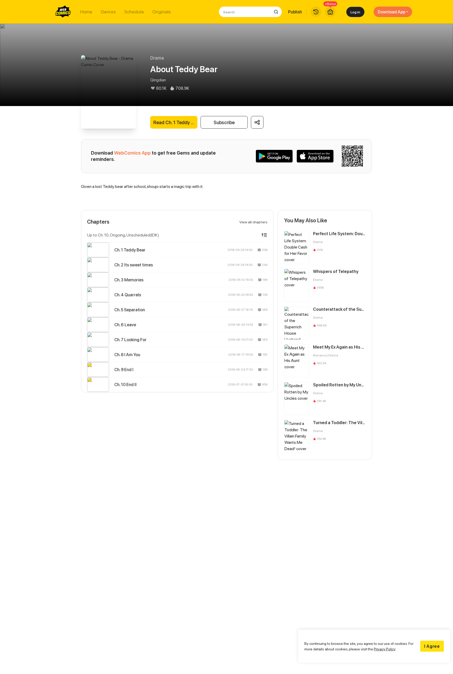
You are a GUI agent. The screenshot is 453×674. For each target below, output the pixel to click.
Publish (295, 12)
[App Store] (315, 156)
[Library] (316, 12)
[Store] (330, 12)
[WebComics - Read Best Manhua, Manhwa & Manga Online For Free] (63, 11)
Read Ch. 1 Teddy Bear (175, 122)
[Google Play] (274, 156)
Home (86, 11)
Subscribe (224, 122)
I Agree (432, 646)
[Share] (257, 122)
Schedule (134, 11)
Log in (355, 12)
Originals (161, 11)
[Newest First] (264, 235)
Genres (108, 11)
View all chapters (253, 222)
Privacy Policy (385, 649)
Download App (391, 11)
